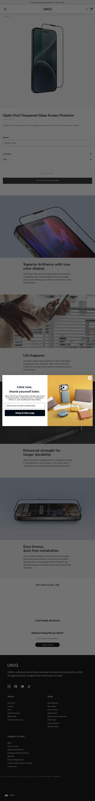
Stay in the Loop (24, 413)
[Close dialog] (90, 378)
